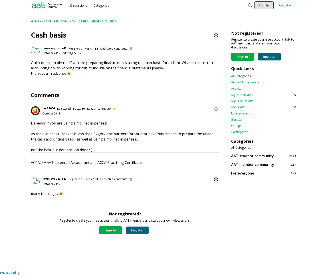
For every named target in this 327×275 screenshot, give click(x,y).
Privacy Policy (10, 273)
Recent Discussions (245, 82)
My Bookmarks (263, 94)
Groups (236, 126)
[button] (216, 36)
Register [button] (137, 230)
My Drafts (263, 107)
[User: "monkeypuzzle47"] (35, 50)
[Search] (250, 5)
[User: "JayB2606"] (35, 110)
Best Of (236, 119)
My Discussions (242, 101)
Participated (239, 132)
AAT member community (263, 164)
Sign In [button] (110, 230)
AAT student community (263, 155)
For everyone (263, 173)
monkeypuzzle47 (54, 48)
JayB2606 (48, 108)
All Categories (241, 76)
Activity (236, 88)
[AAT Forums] (47, 5)
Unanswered (240, 113)
